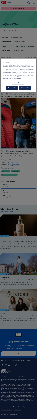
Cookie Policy (17, 76)
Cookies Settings (18, 82)
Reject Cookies (12, 87)
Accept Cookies (25, 87)
